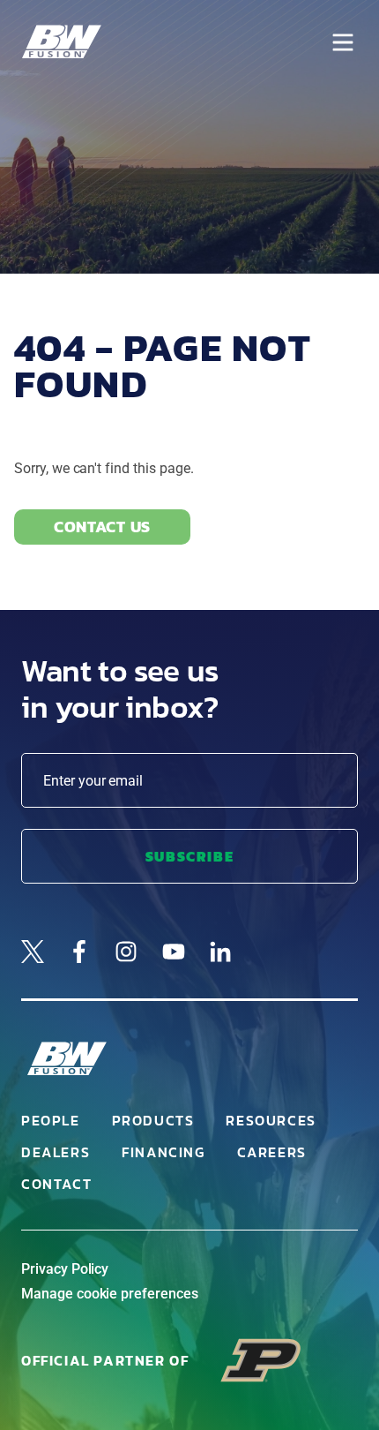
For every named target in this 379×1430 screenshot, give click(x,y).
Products (153, 1120)
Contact (56, 1183)
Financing (163, 1152)
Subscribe (189, 856)
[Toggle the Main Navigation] (343, 42)
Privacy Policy (64, 1269)
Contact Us (102, 526)
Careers (272, 1152)
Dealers (55, 1152)
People (50, 1120)
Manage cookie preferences (109, 1293)
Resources (271, 1120)
